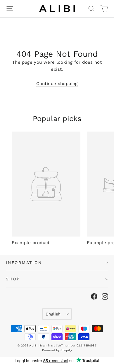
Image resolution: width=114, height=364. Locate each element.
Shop (13, 279)
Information (24, 262)
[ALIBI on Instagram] (105, 296)
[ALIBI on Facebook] (94, 296)
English (53, 314)
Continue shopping (56, 83)
